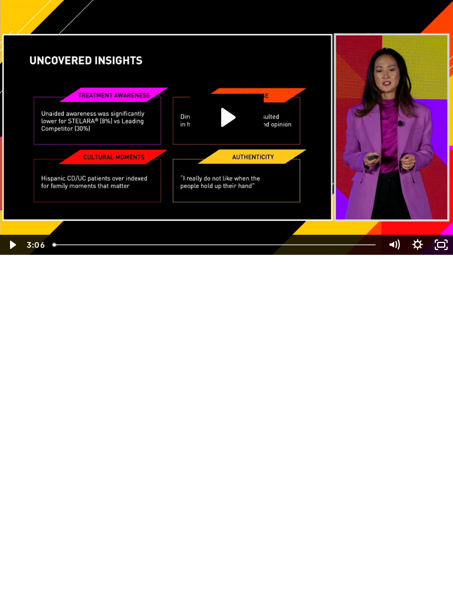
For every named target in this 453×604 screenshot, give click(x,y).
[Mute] (394, 245)
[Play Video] (12, 245)
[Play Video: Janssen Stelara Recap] (227, 117)
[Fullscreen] (441, 245)
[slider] (215, 245)
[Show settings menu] (417, 245)
